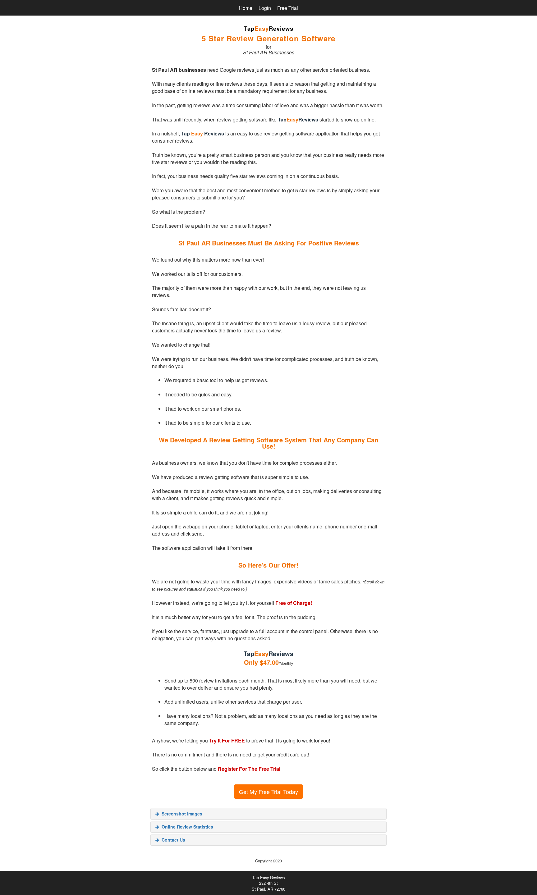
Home (245, 7)
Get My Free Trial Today (268, 792)
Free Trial (287, 7)
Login (265, 7)
